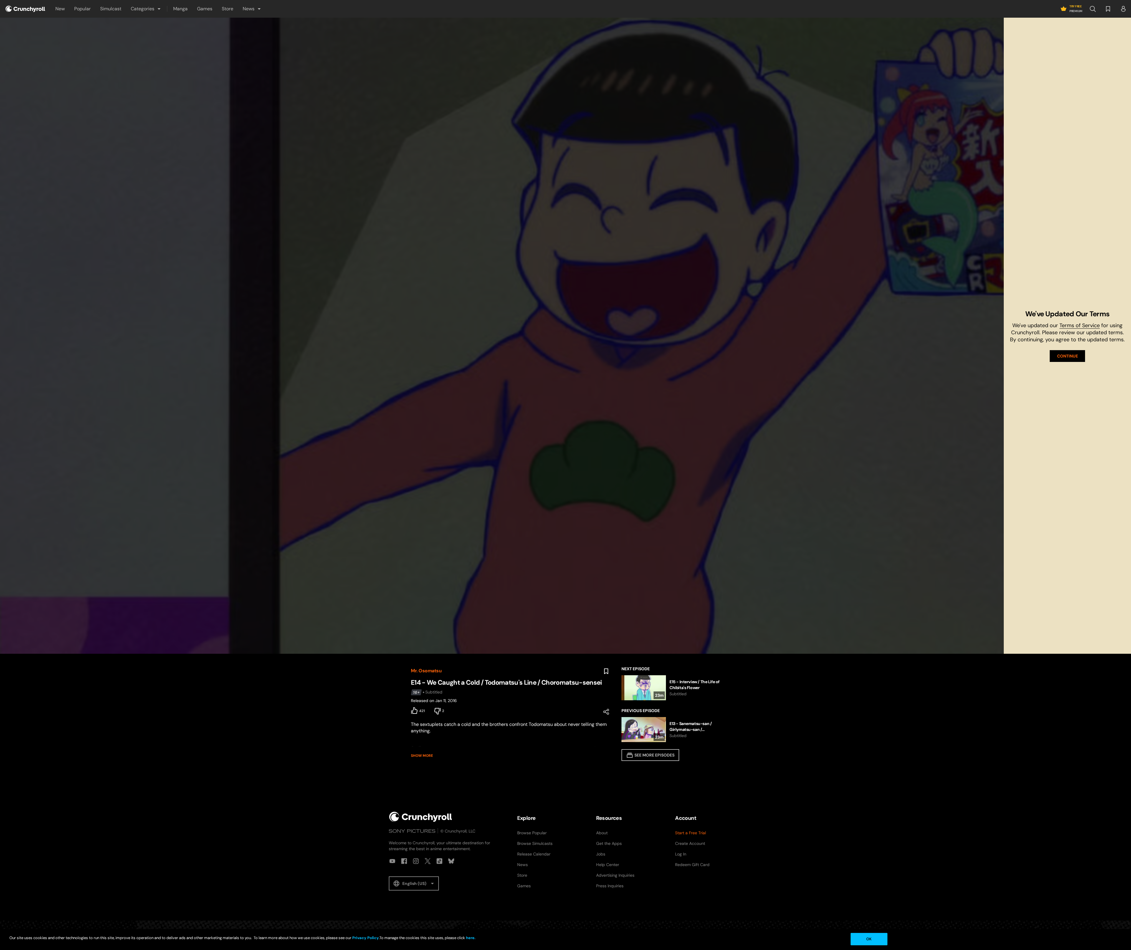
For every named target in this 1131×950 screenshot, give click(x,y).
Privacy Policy (365, 937)
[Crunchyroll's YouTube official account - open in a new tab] (392, 861)
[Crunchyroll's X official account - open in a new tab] (427, 861)
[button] (146, 9)
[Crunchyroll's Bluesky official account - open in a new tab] (451, 861)
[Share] (606, 712)
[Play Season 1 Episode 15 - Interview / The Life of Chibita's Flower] (670, 687)
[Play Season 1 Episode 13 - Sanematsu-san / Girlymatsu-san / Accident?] (670, 729)
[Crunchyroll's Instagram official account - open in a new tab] (415, 861)
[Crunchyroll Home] (420, 816)
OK (869, 938)
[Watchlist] (1108, 9)
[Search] (1092, 9)
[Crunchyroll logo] (25, 9)
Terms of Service (1079, 325)
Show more (422, 755)
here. (470, 937)
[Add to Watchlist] (606, 671)
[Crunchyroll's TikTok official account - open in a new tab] (439, 861)
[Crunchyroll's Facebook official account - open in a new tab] (404, 861)
